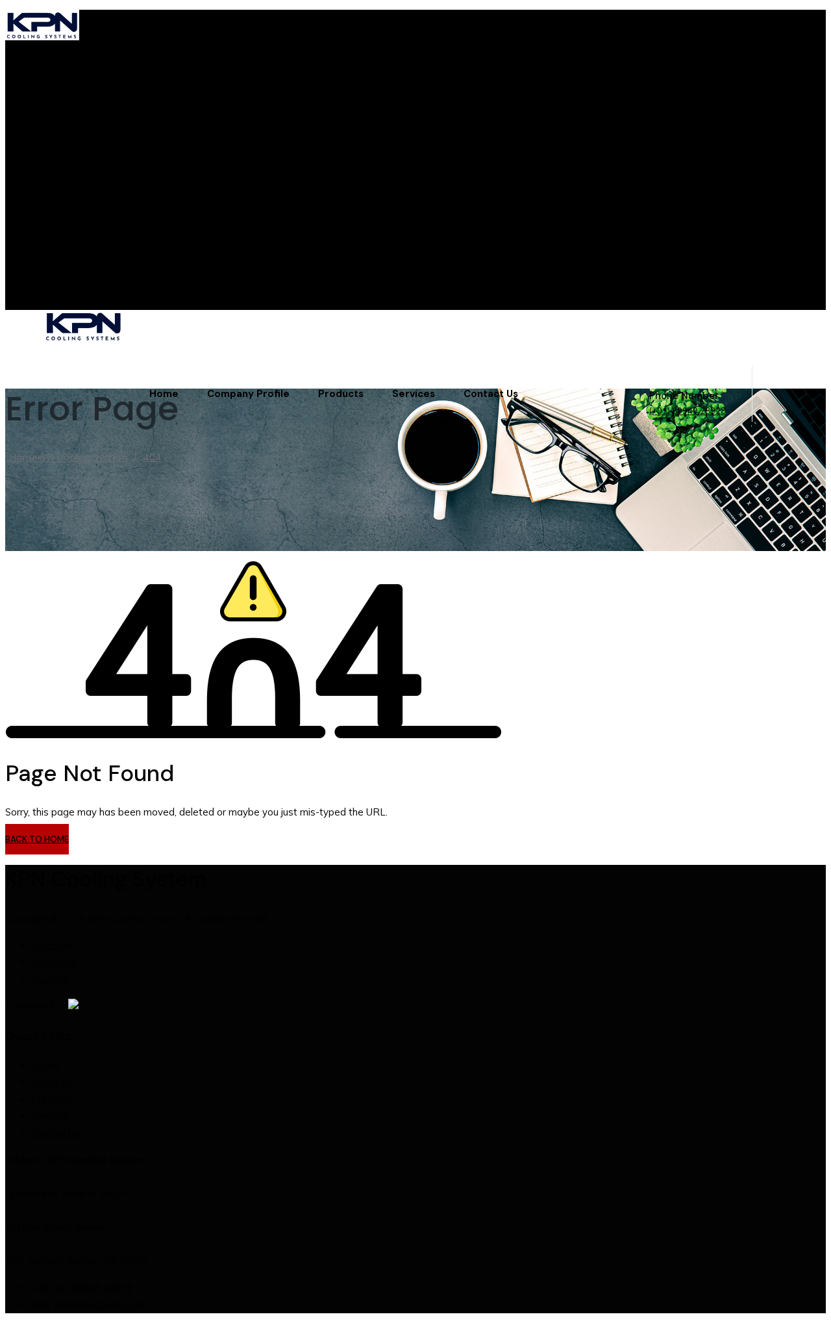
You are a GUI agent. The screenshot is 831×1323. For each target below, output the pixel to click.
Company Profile (248, 393)
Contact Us (491, 393)
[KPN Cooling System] (435, 328)
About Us (52, 1082)
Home (164, 393)
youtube (49, 274)
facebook (52, 241)
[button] (37, 839)
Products (341, 393)
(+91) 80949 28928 (687, 410)
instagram (54, 257)
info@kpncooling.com (78, 147)
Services (413, 393)
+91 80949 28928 (92, 1287)
